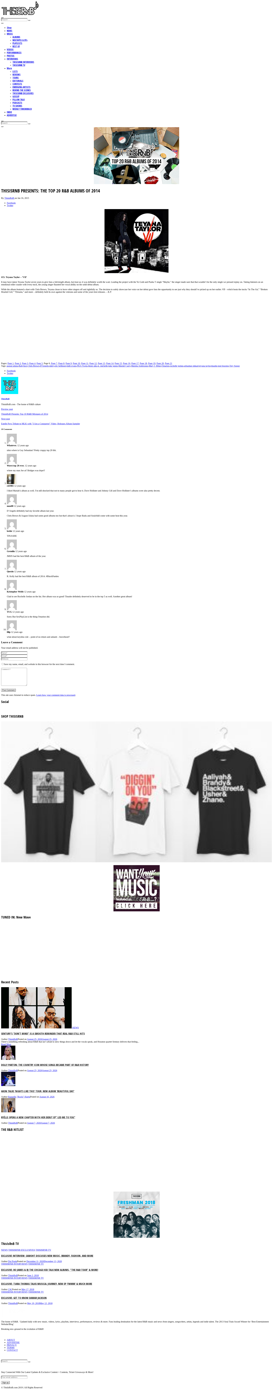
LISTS (15, 71)
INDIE (9, 112)
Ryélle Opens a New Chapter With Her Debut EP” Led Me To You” (38, 1117)
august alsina (12, 366)
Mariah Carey (124, 366)
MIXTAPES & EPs (20, 40)
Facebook (11, 203)
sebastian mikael (191, 366)
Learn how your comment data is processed (55, 695)
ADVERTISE (12, 115)
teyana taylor (205, 366)
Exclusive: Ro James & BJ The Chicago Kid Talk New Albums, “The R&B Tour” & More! (49, 1270)
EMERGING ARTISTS (21, 87)
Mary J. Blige (155, 366)
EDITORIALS (18, 80)
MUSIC (10, 33)
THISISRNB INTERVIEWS (23, 62)
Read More (6, 1044)
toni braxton (223, 366)
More (9, 68)
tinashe (214, 366)
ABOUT (11, 1340)
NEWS (9, 30)
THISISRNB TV (19, 65)
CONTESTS (17, 83)
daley (51, 366)
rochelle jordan (176, 366)
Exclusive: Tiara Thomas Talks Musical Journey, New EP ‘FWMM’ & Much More (46, 1283)
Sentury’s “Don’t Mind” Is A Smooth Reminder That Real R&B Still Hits (43, 1033)
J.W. (10, 1289)
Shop (9, 27)
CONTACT (12, 1350)
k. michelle (103, 366)
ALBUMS (16, 37)
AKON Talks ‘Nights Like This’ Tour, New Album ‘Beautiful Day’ (37, 1091)
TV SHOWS (17, 105)
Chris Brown (33, 366)
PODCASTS (17, 102)
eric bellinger (60, 366)
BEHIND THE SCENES (22, 90)
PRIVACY (12, 1345)
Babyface (23, 366)
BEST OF (16, 46)
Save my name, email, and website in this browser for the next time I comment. (39, 664)
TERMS (11, 1347)
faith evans (71, 366)
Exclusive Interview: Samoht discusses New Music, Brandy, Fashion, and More (47, 1255)
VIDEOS (10, 49)
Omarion (165, 366)
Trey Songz (234, 366)
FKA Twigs (82, 366)
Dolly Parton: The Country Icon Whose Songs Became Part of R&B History (45, 1065)
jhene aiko (92, 366)
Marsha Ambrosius (139, 366)
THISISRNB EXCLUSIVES (23, 93)
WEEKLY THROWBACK (22, 109)
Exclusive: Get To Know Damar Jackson (24, 1298)
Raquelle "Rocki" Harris (19, 1097)
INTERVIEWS (12, 58)
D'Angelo (44, 366)
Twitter (10, 205)
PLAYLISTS (17, 43)
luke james (113, 366)
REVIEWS (16, 74)
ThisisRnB (9, 198)
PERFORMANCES (14, 52)
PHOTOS (10, 55)
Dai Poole (12, 1261)
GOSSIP (16, 96)
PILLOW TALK (19, 99)
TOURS (16, 77)
